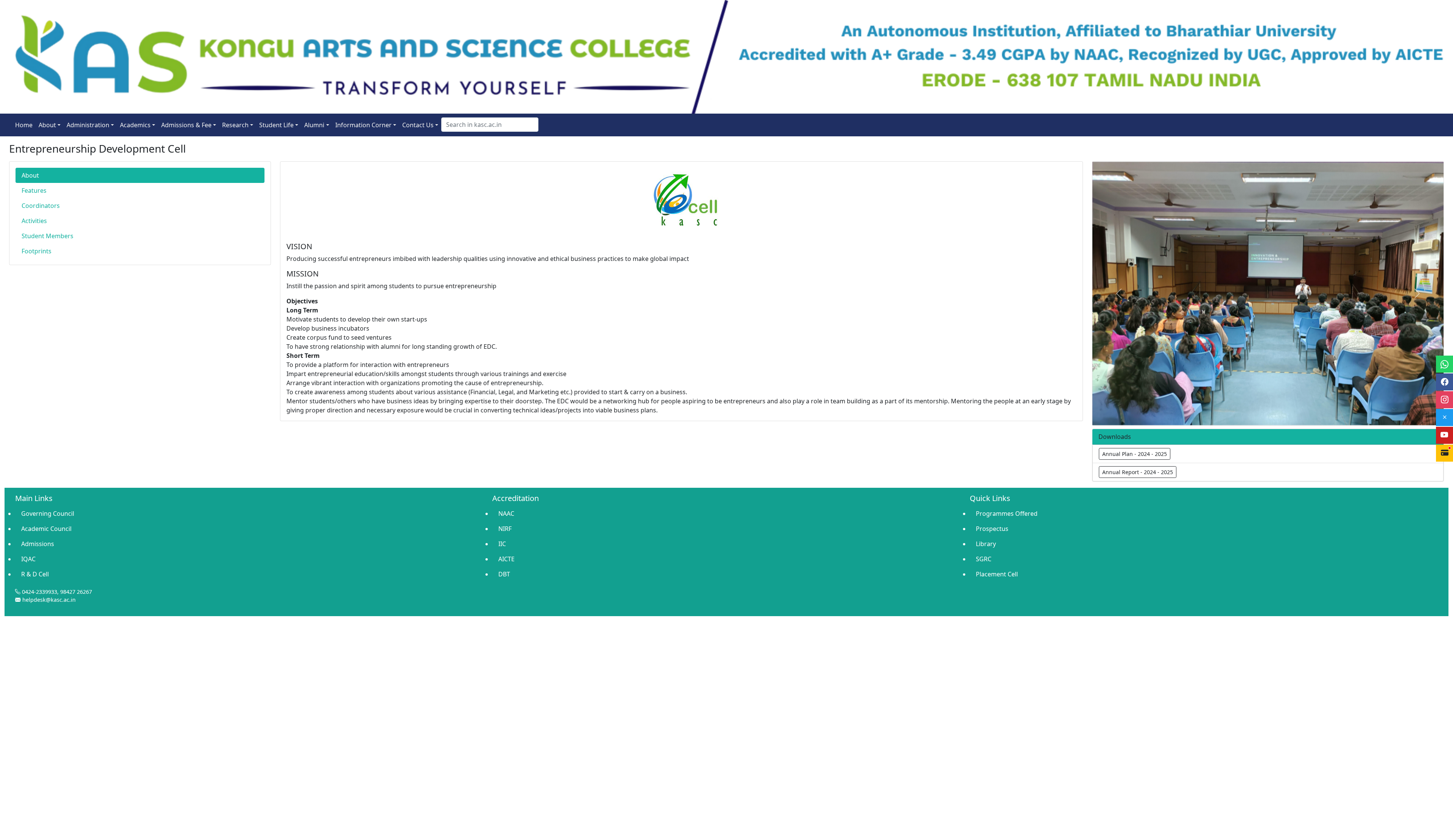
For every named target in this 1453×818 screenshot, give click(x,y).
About (47, 125)
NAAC (506, 513)
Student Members (47, 236)
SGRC (983, 559)
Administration (88, 125)
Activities (34, 221)
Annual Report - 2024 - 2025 (1137, 472)
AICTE (506, 559)
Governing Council (47, 513)
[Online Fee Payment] (1444, 453)
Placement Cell (997, 574)
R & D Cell (35, 574)
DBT (504, 574)
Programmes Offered (1007, 513)
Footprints (36, 251)
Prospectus (992, 529)
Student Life (276, 125)
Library (986, 544)
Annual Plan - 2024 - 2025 (1134, 453)
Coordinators (41, 205)
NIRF (505, 529)
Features (34, 190)
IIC (502, 544)
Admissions (37, 544)
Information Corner (363, 125)
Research (235, 125)
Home (24, 125)
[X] (1444, 417)
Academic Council (46, 529)
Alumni (314, 125)
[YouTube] (1444, 435)
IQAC (28, 559)
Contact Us (418, 125)
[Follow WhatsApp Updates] (1444, 364)
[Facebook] (1444, 381)
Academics (135, 125)
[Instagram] (1444, 399)
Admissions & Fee (186, 125)
